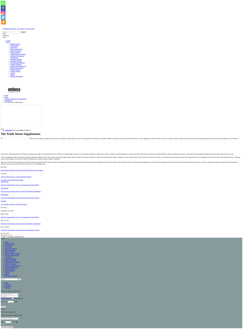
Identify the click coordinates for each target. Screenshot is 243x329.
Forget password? (6, 298)
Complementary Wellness (18, 54)
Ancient (12, 73)
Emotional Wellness (16, 61)
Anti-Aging (13, 47)
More (8, 42)
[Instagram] (3, 12)
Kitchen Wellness (15, 69)
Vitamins (3, 201)
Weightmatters (14, 46)
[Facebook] (3, 8)
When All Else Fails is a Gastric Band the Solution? (16, 177)
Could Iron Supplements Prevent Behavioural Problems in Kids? (20, 230)
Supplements (4, 182)
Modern (12, 75)
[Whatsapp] (3, 3)
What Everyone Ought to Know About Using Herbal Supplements (21, 223)
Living (8, 40)
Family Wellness (15, 52)
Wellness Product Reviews (18, 66)
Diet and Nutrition (15, 51)
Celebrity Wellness (15, 64)
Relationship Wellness (16, 68)
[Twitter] (3, 17)
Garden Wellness (15, 71)
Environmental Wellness (17, 63)
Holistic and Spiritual (16, 76)
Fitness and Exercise (16, 49)
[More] (3, 22)
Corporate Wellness (16, 59)
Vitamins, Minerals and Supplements (17, 56)
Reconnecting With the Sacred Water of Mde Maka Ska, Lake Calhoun (22, 170)
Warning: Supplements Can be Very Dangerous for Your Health (20, 217)
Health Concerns (15, 44)
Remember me (18, 298)
